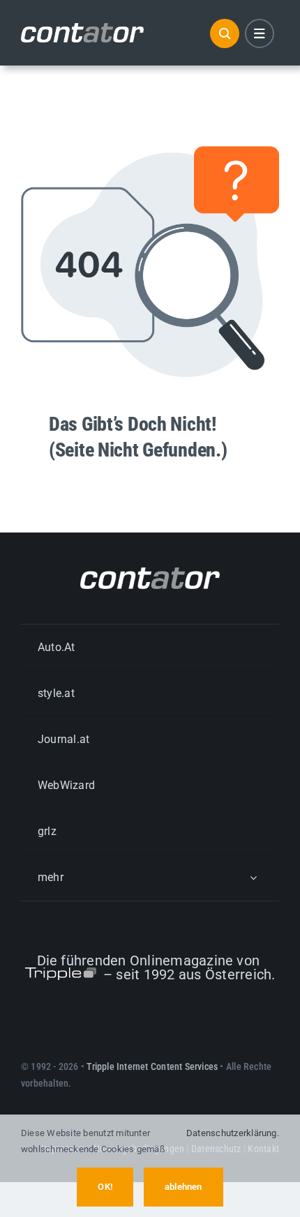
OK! (105, 1186)
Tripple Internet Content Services (152, 1066)
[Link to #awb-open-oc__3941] (259, 33)
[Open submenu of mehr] (253, 877)
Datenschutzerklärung (231, 1133)
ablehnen (183, 1186)
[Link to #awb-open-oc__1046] (224, 33)
